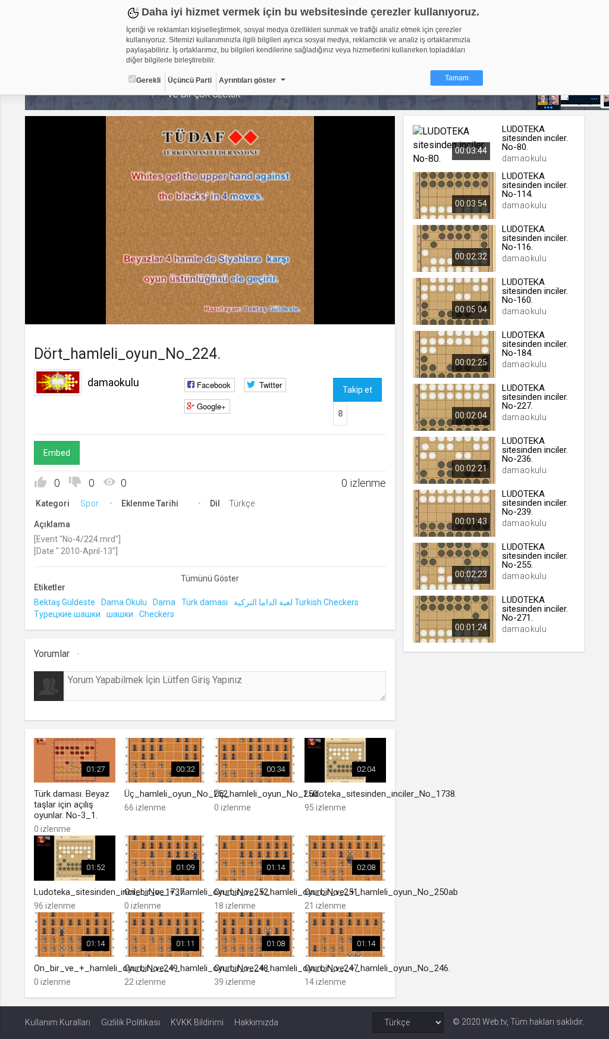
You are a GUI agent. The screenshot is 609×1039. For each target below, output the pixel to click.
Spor (89, 503)
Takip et (357, 390)
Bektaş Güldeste (64, 602)
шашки (119, 614)
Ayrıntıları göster (247, 80)
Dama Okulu (124, 602)
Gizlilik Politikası (130, 1022)
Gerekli (148, 80)
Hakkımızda (256, 1022)
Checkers (156, 614)
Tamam (457, 78)
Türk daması (204, 602)
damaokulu (113, 382)
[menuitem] (326, 311)
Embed (56, 453)
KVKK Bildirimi (197, 1022)
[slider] (210, 290)
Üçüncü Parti (190, 80)
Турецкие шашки (67, 614)
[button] (64, 309)
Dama (164, 602)
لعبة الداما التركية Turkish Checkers (296, 602)
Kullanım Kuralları (57, 1022)
